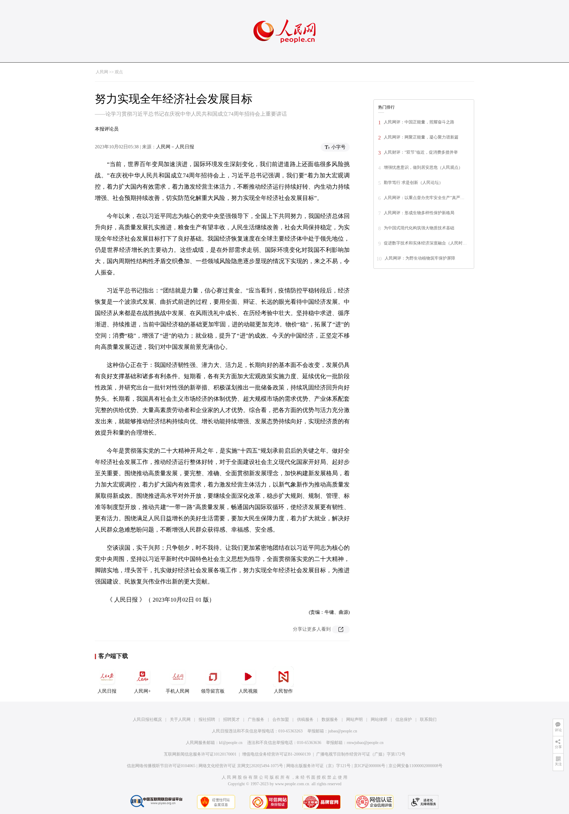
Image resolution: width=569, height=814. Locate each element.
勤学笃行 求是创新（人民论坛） (413, 182)
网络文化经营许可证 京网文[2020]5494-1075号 (241, 766)
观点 (119, 72)
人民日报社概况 (147, 719)
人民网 (102, 72)
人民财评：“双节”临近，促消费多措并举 (421, 152)
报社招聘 (207, 719)
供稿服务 (305, 719)
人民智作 (283, 691)
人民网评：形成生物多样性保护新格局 (419, 213)
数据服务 (330, 719)
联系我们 (428, 719)
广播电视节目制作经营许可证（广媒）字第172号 (360, 754)
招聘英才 (231, 719)
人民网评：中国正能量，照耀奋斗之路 (419, 122)
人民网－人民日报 (175, 146)
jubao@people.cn (342, 731)
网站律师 (379, 719)
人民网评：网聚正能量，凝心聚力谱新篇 (421, 137)
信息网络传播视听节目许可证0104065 (161, 766)
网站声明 (354, 719)
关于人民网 (180, 719)
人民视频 (248, 691)
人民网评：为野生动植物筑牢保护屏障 (420, 258)
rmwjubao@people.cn (365, 742)
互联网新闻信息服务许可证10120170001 (200, 754)
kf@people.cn (230, 742)
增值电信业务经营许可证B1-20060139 (276, 754)
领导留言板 (213, 691)
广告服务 (256, 719)
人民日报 (107, 691)
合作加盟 (280, 719)
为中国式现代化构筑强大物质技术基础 (419, 228)
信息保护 (403, 719)
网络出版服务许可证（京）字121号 (318, 766)
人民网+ (142, 691)
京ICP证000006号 (369, 766)
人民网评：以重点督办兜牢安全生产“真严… (424, 197)
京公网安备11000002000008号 (415, 766)
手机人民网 (177, 691)
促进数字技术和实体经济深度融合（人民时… (425, 243)
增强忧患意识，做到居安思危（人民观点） (423, 167)
